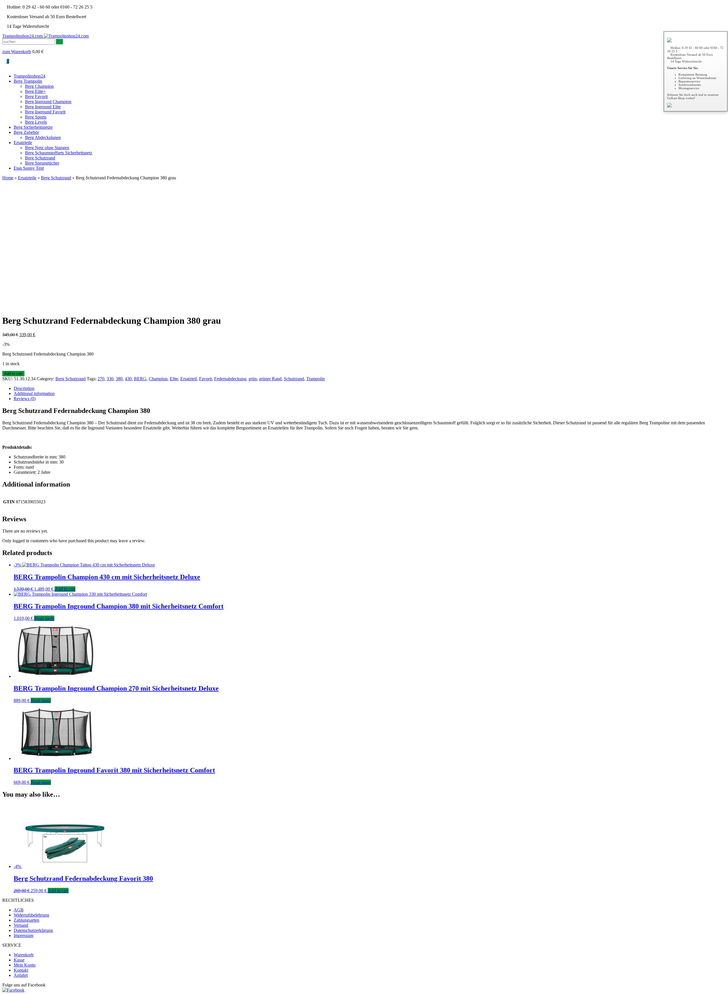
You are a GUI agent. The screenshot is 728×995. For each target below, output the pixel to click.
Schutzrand (294, 378)
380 (119, 378)
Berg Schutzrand (40, 157)
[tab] (370, 388)
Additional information (34, 393)
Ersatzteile (23, 142)
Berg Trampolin (28, 81)
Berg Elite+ (35, 91)
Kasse (19, 959)
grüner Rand (270, 378)
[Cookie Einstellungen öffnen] (12, 987)
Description (24, 388)
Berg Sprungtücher (42, 163)
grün (253, 378)
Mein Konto (25, 965)
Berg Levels (36, 122)
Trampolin (315, 378)
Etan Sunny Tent (29, 168)
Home (7, 177)
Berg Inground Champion (48, 101)
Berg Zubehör (26, 132)
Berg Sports (35, 117)
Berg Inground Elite (43, 106)
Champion (158, 378)
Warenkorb (24, 954)
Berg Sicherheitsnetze (33, 127)
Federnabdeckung (230, 378)
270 (101, 378)
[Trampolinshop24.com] (66, 36)
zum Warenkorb (16, 51)
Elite (174, 378)
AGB (19, 909)
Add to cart (13, 373)
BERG (140, 378)
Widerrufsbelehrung (31, 915)
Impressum (23, 935)
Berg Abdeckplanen (43, 137)
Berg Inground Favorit (45, 111)
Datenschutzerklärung (33, 930)
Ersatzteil (188, 378)
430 (128, 378)
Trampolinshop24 (29, 76)
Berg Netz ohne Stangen (47, 147)
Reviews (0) (25, 398)
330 (110, 378)
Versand (21, 925)
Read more (44, 618)
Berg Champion (39, 86)
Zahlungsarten (26, 920)
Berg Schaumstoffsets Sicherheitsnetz (58, 152)
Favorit (205, 378)
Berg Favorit (36, 96)
